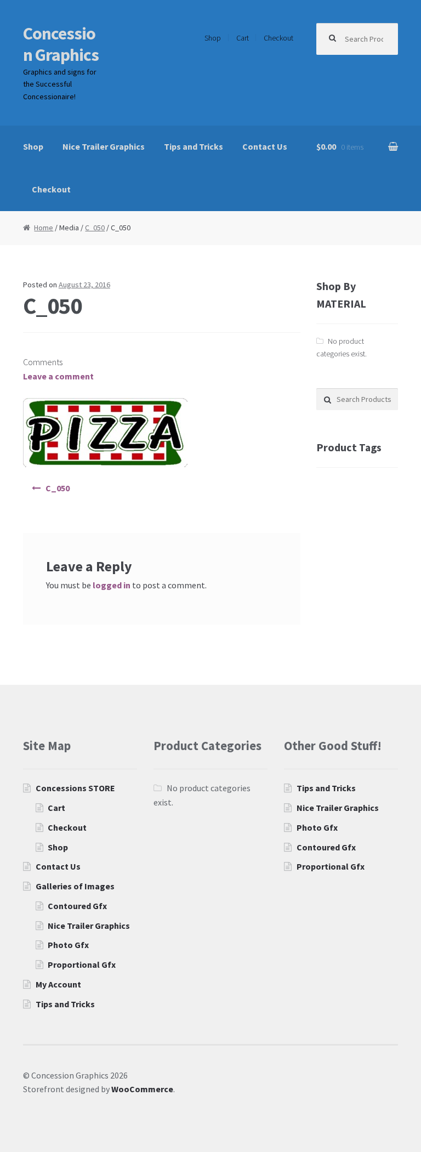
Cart (242, 38)
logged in (111, 585)
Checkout (278, 38)
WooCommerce (142, 1088)
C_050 (95, 227)
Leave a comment (58, 376)
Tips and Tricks (193, 146)
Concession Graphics (61, 44)
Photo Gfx (68, 944)
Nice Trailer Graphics (103, 146)
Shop (212, 38)
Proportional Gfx (82, 964)
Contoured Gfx (77, 905)
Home (43, 227)
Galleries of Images (75, 886)
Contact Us (264, 146)
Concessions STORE (75, 787)
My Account (58, 984)
